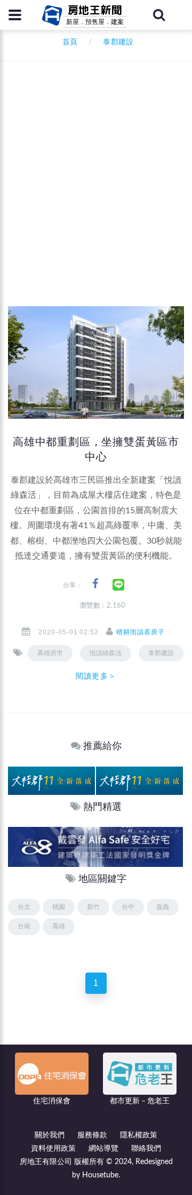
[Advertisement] (96, 205)
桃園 (58, 907)
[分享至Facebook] (95, 584)
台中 (128, 907)
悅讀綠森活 (106, 653)
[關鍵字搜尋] (159, 15)
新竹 (93, 907)
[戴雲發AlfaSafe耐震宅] (95, 846)
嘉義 (162, 907)
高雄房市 (50, 653)
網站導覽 (103, 1148)
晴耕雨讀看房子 (140, 632)
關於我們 (50, 1135)
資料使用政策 (53, 1148)
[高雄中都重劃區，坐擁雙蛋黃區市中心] (96, 362)
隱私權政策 (138, 1135)
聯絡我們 (146, 1148)
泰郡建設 (161, 653)
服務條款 (92, 1135)
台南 (24, 926)
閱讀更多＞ (96, 676)
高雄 (58, 926)
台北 (24, 907)
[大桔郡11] (51, 780)
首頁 (67, 42)
